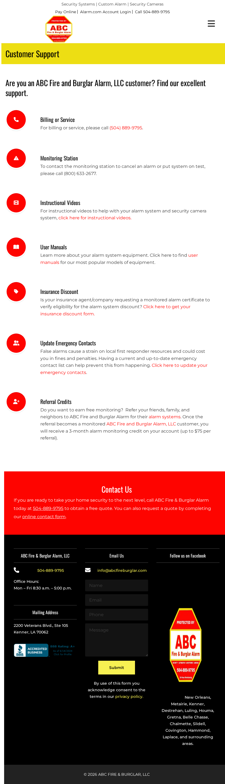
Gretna (174, 717)
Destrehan (172, 710)
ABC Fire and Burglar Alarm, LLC (141, 424)
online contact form (44, 516)
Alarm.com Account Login (105, 11)
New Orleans (197, 697)
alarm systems (165, 416)
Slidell (199, 723)
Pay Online (65, 11)
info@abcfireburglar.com (122, 570)
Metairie (179, 703)
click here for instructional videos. (94, 217)
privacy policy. (129, 696)
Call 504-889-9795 (152, 11)
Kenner (196, 703)
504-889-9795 (48, 508)
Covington (175, 730)
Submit (116, 667)
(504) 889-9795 (125, 127)
